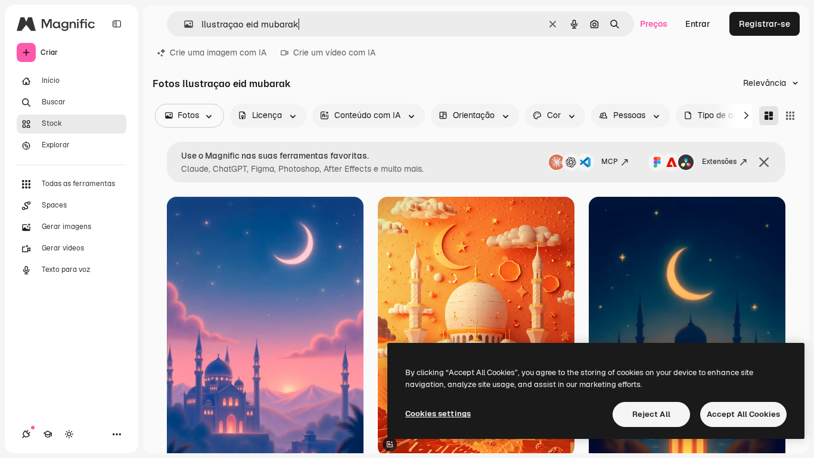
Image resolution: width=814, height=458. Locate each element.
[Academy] (47, 434)
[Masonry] (768, 115)
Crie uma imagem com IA (218, 52)
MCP (609, 161)
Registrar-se (764, 23)
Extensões (719, 161)
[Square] (790, 115)
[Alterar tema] (69, 434)
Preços (653, 23)
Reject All (651, 414)
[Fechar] (764, 162)
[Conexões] (26, 434)
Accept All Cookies (743, 414)
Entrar (697, 23)
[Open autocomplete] (183, 24)
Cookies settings (438, 414)
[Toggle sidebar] (116, 23)
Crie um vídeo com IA (334, 52)
